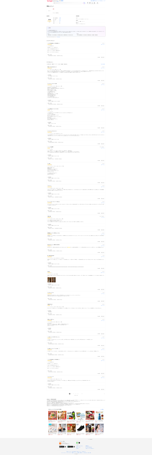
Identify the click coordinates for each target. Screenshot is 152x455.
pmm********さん (102, 272)
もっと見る (102, 409)
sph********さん (102, 164)
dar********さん (102, 256)
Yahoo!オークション (79, 451)
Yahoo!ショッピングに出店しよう (99, 0)
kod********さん (102, 305)
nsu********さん (102, 84)
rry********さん (102, 293)
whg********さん (102, 377)
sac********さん (102, 320)
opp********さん (102, 44)
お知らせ (77, 448)
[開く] (49, 279)
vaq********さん (102, 349)
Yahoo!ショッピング (68, 451)
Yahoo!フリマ (84, 451)
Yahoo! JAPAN (93, 0)
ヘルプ (104, 0)
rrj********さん (102, 217)
